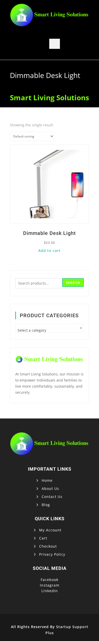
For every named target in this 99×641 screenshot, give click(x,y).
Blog (46, 504)
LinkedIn (49, 590)
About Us (50, 488)
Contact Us (52, 496)
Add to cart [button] (49, 250)
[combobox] (49, 328)
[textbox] (49, 330)
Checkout (48, 546)
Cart (43, 538)
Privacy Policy (52, 554)
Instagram (49, 585)
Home (47, 480)
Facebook (49, 579)
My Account (50, 530)
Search (73, 282)
